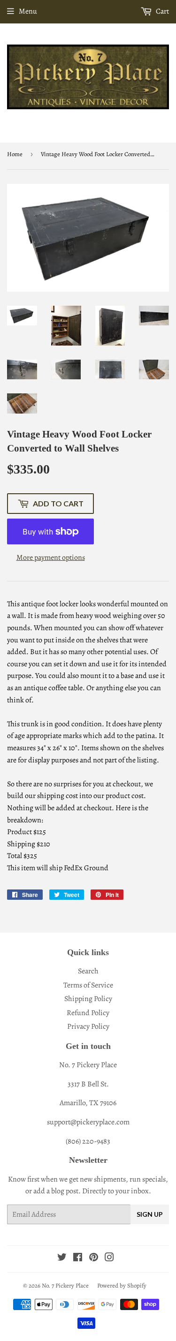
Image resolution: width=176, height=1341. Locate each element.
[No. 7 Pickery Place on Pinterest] (94, 1258)
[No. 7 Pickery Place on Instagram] (109, 1258)
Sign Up (150, 1214)
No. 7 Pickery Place (65, 1285)
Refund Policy (88, 1013)
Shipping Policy (88, 999)
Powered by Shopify (121, 1285)
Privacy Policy (88, 1026)
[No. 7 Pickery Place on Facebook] (78, 1258)
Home (15, 154)
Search (88, 971)
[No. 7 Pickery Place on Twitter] (62, 1258)
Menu (28, 11)
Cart (161, 11)
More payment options (50, 557)
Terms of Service (88, 985)
